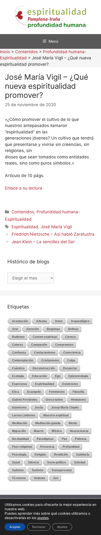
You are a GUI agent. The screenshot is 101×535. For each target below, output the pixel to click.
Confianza (19, 352)
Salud (16, 462)
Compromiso (64, 344)
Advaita (41, 321)
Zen (55, 478)
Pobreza (81, 439)
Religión (40, 454)
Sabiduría (82, 454)
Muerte (39, 431)
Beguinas (53, 329)
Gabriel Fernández (25, 399)
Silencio (33, 462)
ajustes (43, 518)
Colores (17, 344)
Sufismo (18, 470)
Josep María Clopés (65, 407)
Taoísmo (37, 470)
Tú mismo (19, 478)
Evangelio (34, 392)
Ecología (18, 376)
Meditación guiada (48, 423)
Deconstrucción (44, 368)
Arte (15, 329)
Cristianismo (50, 360)
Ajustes (62, 527)
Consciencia (72, 352)
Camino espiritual (45, 337)
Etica (15, 392)
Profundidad (71, 446)
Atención (32, 329)
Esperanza (19, 384)
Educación (39, 376)
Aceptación (20, 321)
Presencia (47, 446)
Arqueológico (80, 321)
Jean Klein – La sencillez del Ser (43, 241)
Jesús (39, 407)
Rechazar (38, 527)
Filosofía (78, 392)
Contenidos (23, 211)
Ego (57, 376)
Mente (73, 423)
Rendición (61, 454)
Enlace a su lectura (23, 188)
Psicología (19, 454)
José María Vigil (56, 226)
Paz (64, 439)
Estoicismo (70, 384)
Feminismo (56, 392)
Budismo (18, 337)
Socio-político (56, 462)
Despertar (70, 368)
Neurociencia (79, 431)
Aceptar (15, 527)
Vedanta (39, 478)
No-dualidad (20, 439)
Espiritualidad (25, 226)
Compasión (39, 344)
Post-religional (22, 446)
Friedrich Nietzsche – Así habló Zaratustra (53, 234)
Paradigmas (45, 439)
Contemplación (22, 360)
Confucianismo (44, 352)
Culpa (71, 360)
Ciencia (70, 337)
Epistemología (78, 376)
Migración (19, 431)
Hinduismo (78, 399)
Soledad (79, 462)
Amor (59, 321)
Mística (57, 431)
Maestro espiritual (56, 415)
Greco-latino (54, 399)
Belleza (73, 329)
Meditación (19, 423)
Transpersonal (61, 470)
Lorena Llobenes (23, 415)
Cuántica (18, 368)
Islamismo (19, 407)
